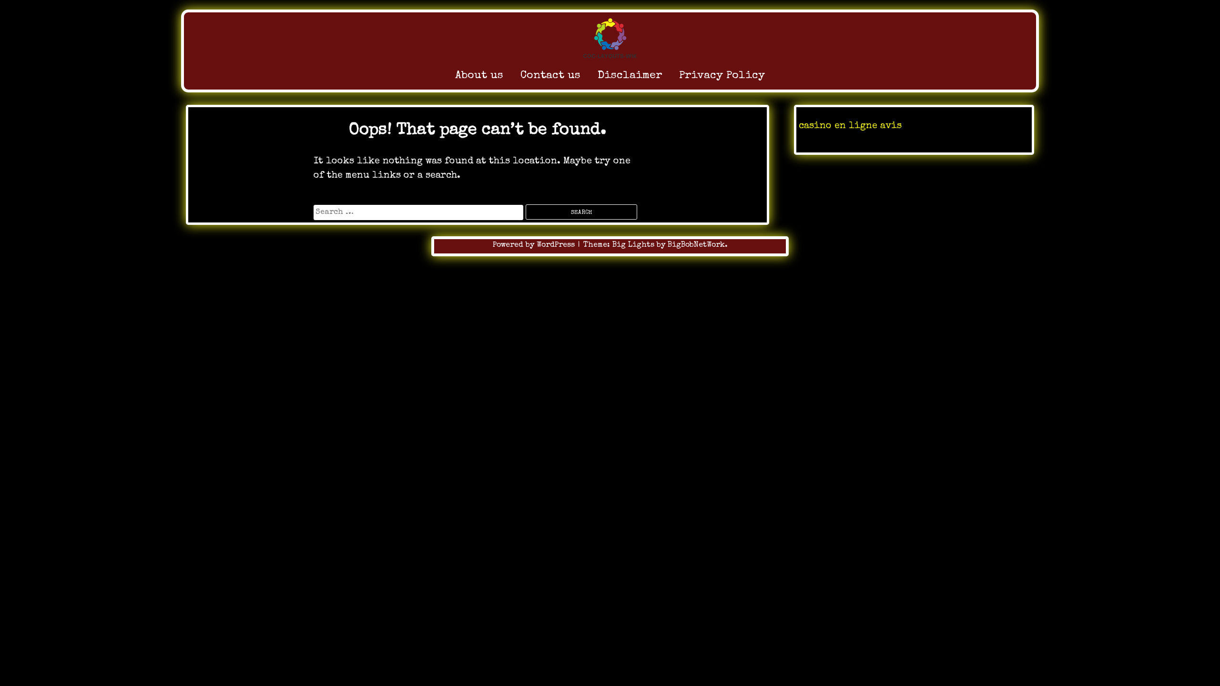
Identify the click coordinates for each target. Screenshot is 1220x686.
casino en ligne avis (850, 126)
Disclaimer (630, 76)
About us (479, 76)
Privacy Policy (722, 76)
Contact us (550, 76)
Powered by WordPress (535, 245)
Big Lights (633, 245)
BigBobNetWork (696, 245)
